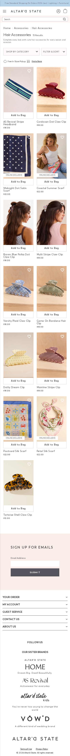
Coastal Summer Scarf (50, 188)
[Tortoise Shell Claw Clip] (18, 483)
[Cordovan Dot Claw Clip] (52, 89)
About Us (9, 626)
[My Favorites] (29, 71)
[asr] (35, 680)
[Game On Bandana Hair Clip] (52, 288)
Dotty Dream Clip (14, 387)
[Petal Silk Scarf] (52, 419)
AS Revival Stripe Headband (13, 123)
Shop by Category (17, 52)
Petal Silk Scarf (46, 451)
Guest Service (12, 611)
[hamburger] (4, 10)
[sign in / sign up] (58, 11)
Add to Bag (18, 115)
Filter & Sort (51, 52)
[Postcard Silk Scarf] (18, 419)
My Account (11, 604)
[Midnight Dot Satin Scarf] (18, 156)
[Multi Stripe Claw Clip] (52, 222)
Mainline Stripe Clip (48, 387)
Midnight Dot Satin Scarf (15, 189)
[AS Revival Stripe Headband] (18, 89)
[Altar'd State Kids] (35, 696)
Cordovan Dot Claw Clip (51, 121)
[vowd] (35, 718)
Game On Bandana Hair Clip (51, 322)
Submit (35, 572)
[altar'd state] (26, 11)
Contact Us (11, 619)
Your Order (11, 597)
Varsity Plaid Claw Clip (17, 320)
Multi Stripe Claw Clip (50, 254)
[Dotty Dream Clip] (18, 355)
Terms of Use (26, 749)
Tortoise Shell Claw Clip (17, 514)
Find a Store (37, 61)
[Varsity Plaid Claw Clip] (18, 288)
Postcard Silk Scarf (14, 451)
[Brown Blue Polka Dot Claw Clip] (18, 222)
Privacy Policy (42, 749)
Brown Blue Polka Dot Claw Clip (16, 256)
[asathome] (35, 664)
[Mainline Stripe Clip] (52, 355)
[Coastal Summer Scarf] (52, 156)
